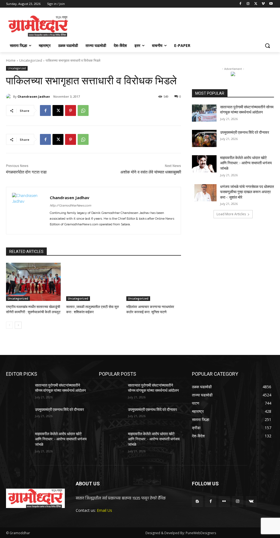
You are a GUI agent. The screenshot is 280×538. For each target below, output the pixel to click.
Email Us (104, 510)
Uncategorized (30, 60)
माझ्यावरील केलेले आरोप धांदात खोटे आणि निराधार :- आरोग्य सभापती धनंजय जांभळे (246, 163)
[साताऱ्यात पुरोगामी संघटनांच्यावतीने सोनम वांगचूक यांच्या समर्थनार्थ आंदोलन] (204, 113)
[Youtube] (271, 4)
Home (11, 60)
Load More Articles (231, 214)
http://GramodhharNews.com (70, 205)
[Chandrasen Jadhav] (9, 96)
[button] (267, 45)
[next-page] (18, 325)
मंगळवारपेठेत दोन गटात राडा (26, 172)
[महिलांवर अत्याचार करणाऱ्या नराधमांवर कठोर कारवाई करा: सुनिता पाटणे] (153, 282)
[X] (256, 4)
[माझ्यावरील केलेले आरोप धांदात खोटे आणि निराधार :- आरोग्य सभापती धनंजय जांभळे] (204, 163)
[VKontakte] (251, 501)
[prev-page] (9, 325)
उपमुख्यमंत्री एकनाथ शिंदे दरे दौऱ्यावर (244, 132)
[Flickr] (224, 501)
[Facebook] (240, 4)
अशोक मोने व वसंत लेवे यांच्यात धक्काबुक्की (150, 172)
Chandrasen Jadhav (34, 96)
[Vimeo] (263, 4)
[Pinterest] (70, 110)
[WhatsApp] (83, 110)
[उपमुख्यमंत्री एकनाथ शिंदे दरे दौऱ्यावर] (204, 138)
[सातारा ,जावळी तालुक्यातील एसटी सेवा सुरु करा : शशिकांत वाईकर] (93, 282)
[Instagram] (248, 4)
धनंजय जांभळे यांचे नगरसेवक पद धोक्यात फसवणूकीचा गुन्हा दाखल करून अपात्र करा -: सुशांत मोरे (247, 191)
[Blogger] (197, 501)
